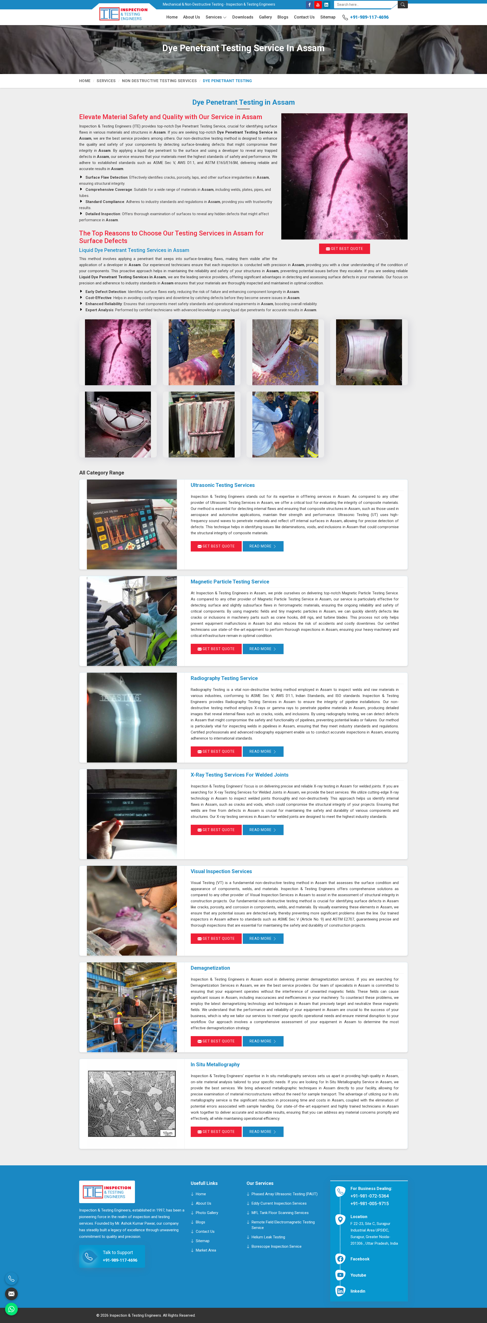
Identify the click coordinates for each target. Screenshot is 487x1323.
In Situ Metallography (215, 1064)
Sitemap (328, 17)
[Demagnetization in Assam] (131, 1007)
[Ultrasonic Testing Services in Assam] (131, 524)
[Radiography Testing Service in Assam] (131, 718)
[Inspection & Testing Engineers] (119, 16)
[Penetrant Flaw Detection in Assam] (369, 352)
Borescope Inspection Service (277, 1246)
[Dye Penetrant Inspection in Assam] (118, 352)
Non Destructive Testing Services (159, 81)
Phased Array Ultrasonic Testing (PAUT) (285, 1193)
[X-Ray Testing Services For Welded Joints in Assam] (131, 814)
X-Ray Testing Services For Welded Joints (240, 775)
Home (172, 17)
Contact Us (304, 17)
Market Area (206, 1250)
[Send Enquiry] (11, 1294)
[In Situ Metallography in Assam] (131, 1104)
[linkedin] (326, 5)
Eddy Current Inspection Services (279, 1203)
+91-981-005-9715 (370, 1203)
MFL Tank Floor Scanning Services (280, 1212)
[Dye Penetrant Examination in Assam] (118, 424)
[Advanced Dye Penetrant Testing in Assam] (201, 424)
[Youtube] (318, 5)
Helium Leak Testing (268, 1237)
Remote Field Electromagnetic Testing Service (283, 1225)
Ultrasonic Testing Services (223, 485)
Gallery (265, 17)
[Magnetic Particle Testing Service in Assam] (131, 621)
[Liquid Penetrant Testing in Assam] (201, 352)
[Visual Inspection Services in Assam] (131, 911)
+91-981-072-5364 (370, 1196)
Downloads (242, 17)
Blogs (282, 17)
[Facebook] (310, 5)
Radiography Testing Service (224, 678)
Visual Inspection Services (221, 871)
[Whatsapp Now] (11, 1309)
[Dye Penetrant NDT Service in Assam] (285, 352)
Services (214, 17)
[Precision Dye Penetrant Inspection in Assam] (285, 424)
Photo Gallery (207, 1212)
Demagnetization (210, 968)
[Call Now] (11, 1278)
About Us (191, 17)
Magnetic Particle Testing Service (230, 582)
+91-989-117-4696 (369, 17)
